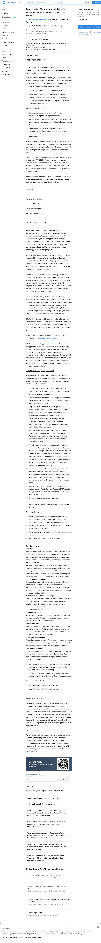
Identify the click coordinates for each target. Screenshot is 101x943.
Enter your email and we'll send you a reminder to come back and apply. (47, 775)
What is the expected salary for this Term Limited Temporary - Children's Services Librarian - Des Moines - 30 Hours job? (45, 858)
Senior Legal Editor (35, 913)
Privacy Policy (84, 34)
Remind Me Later (63, 780)
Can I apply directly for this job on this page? (43, 804)
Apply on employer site (88, 27)
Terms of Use (97, 32)
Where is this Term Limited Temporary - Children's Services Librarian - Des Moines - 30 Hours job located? (46, 824)
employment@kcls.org (48, 338)
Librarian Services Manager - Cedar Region (44, 875)
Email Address (82, 19)
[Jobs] (10, 3)
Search (87, 2)
